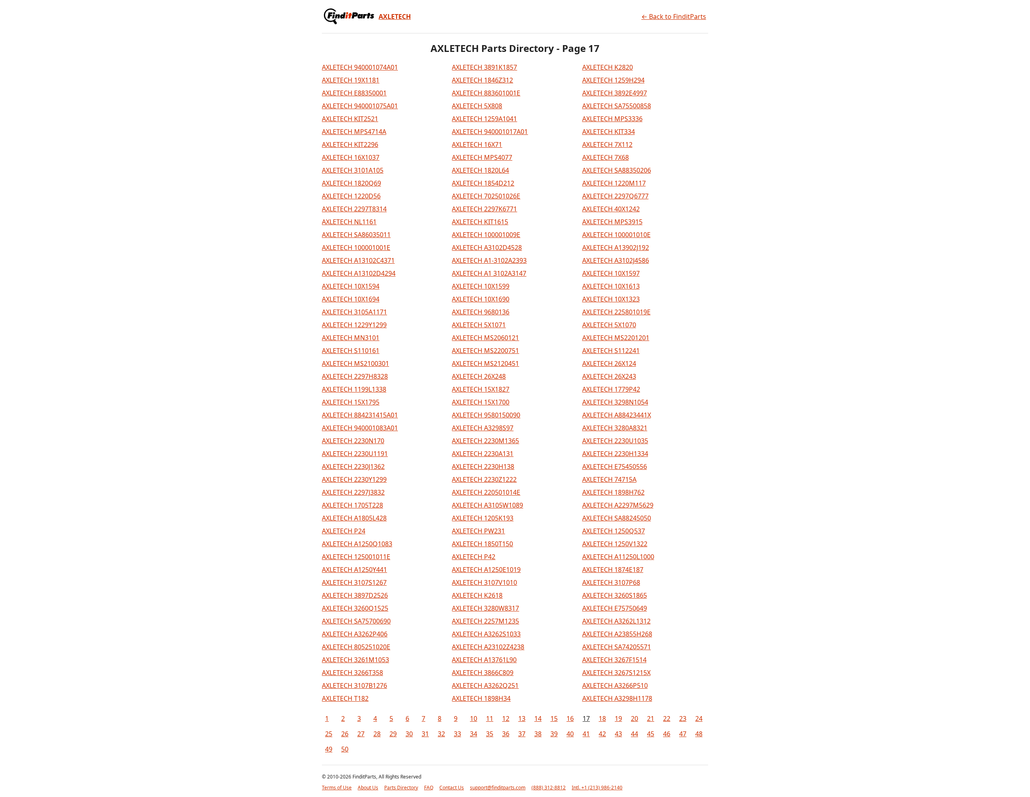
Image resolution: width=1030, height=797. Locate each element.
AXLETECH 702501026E (486, 196)
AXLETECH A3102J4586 (615, 260)
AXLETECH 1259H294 (613, 80)
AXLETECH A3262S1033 (486, 634)
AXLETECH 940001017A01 (490, 131)
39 (554, 733)
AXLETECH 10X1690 (480, 299)
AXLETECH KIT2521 (350, 118)
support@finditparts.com (497, 787)
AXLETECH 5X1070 (609, 324)
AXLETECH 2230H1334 (615, 453)
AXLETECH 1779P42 (611, 389)
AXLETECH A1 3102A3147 (489, 273)
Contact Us (451, 787)
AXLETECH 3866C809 (482, 672)
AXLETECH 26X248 (479, 376)
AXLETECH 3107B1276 (354, 685)
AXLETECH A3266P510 (615, 685)
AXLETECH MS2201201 (615, 337)
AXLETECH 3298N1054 (615, 402)
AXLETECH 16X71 (477, 144)
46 (666, 733)
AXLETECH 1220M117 (614, 183)
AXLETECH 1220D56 (351, 196)
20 (634, 718)
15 (554, 718)
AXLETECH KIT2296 (350, 144)
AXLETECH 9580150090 (486, 415)
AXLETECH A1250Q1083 (357, 543)
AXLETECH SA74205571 (616, 646)
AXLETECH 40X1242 (611, 208)
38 (538, 733)
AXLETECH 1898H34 (481, 698)
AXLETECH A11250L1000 (618, 556)
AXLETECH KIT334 (608, 131)
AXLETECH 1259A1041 (484, 118)
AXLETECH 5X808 (477, 105)
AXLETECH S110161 (350, 350)
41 (586, 733)
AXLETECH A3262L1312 (616, 621)
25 (328, 733)
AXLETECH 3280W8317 (485, 608)
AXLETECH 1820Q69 (351, 183)
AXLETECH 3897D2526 (355, 595)
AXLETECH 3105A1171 (354, 312)
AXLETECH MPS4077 (482, 157)
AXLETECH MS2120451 (485, 363)
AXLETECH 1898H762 (613, 492)
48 (698, 733)
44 (634, 733)
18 (602, 718)
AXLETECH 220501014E (486, 492)
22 (666, 718)
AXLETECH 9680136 (480, 312)
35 (489, 733)
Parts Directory (401, 787)
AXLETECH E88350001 (354, 93)
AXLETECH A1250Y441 (354, 569)
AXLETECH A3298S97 (482, 427)
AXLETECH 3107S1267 (354, 582)
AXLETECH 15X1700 (480, 402)
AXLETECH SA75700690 (356, 621)
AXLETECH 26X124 (609, 363)
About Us (368, 787)
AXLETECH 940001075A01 (360, 105)
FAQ (428, 787)
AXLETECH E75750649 (614, 608)
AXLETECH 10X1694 (350, 299)
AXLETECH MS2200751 (485, 350)
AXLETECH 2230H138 (483, 466)
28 (377, 733)
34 (473, 733)
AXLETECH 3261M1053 (355, 659)
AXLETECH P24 (343, 531)
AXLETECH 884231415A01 (360, 415)
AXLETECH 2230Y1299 (354, 479)
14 (538, 718)
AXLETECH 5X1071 (479, 324)
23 (682, 718)
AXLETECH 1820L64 (480, 170)
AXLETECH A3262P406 (354, 634)
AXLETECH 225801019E (616, 312)
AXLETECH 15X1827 (480, 389)
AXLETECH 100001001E (356, 247)
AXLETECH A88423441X (616, 415)
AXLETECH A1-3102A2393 (489, 260)
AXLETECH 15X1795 (350, 402)
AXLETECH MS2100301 (355, 363)
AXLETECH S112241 (611, 350)
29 (393, 733)
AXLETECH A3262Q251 (485, 685)
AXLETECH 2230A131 (482, 453)
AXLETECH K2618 (477, 595)
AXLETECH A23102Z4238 (488, 646)
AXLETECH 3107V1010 (484, 582)
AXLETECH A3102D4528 (487, 247)
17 (586, 718)
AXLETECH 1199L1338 (354, 389)
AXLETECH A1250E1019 (486, 569)
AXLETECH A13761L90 (484, 659)
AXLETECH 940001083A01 (360, 427)
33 (457, 733)
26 (344, 733)
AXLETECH (395, 16)
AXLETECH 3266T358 (352, 672)
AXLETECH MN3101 (350, 337)
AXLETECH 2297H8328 (355, 376)
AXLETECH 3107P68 (611, 582)
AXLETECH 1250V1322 (614, 543)
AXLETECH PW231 (478, 531)
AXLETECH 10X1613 (611, 286)
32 (441, 733)
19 (618, 718)
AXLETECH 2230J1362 (353, 466)
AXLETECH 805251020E (356, 646)
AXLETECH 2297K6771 (484, 208)
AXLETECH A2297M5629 (617, 505)
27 (361, 733)
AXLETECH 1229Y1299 (354, 324)
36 (505, 733)
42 (602, 733)
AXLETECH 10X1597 (611, 273)
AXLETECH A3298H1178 (617, 698)
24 (698, 718)
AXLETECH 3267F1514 (614, 659)
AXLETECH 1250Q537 (613, 531)
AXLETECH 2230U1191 (355, 453)
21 (650, 718)
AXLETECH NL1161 (349, 221)
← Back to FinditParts (673, 16)
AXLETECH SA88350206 (616, 170)
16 (570, 718)
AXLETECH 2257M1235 (485, 621)
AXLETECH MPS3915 (612, 221)
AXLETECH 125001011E (356, 556)
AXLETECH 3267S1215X (616, 672)
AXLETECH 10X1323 (611, 299)
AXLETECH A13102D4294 (359, 273)
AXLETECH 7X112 (607, 144)
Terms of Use (337, 787)
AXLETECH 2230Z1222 (484, 479)
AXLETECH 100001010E (616, 234)
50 (344, 749)
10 (473, 718)
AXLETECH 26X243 (609, 376)
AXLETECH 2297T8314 (354, 208)
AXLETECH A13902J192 (615, 247)
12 (505, 718)
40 (570, 733)
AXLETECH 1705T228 (352, 505)
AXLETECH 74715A (609, 479)
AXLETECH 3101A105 (352, 170)
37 (521, 733)
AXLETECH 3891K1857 (484, 67)
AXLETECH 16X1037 (350, 157)
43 (618, 733)
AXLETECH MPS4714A (354, 131)
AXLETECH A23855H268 (617, 634)
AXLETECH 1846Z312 (482, 80)
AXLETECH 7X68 (605, 157)
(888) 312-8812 (548, 787)
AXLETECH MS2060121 (485, 337)
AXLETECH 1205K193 (482, 518)
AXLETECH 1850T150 (482, 543)
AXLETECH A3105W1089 (487, 505)
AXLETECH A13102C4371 (358, 260)
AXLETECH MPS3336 (612, 118)
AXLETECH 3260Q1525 (355, 608)
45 (650, 733)
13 (521, 718)
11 (489, 718)
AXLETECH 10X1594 (350, 286)
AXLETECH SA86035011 (356, 234)
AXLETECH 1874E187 (612, 569)
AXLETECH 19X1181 (350, 80)
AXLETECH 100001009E (486, 234)
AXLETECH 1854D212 (483, 183)
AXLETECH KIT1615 (480, 221)
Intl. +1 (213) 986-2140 (597, 787)
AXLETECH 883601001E (486, 93)
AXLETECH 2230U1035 (615, 440)
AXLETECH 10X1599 (480, 286)
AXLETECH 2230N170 (353, 440)
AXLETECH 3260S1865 (614, 595)
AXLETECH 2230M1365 (485, 440)
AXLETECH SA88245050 (616, 518)
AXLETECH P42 (473, 556)
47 (682, 733)
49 (328, 749)
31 (425, 733)
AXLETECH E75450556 (614, 466)
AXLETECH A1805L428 (354, 518)
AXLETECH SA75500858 (616, 105)
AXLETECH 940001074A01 (360, 67)
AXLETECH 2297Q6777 (615, 196)
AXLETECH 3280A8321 (614, 427)
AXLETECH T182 (345, 698)
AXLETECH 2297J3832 (353, 492)
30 (409, 733)
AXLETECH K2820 (607, 67)
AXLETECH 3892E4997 (614, 93)
